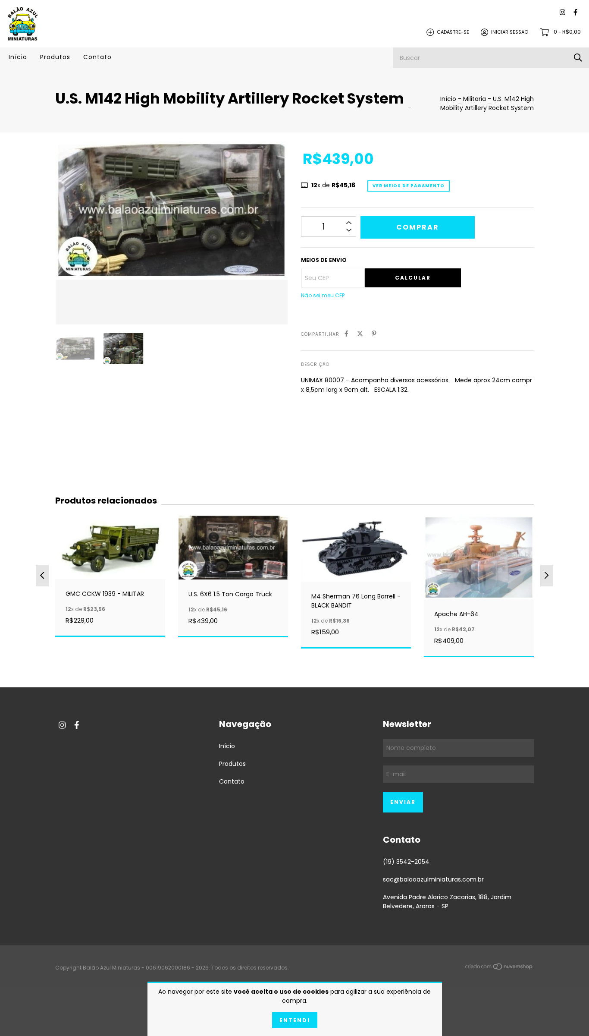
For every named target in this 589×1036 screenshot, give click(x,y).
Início (18, 57)
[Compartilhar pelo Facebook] (346, 334)
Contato (97, 57)
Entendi (294, 1020)
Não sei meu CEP (323, 295)
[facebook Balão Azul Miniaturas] (575, 13)
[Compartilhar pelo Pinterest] (374, 334)
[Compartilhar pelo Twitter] (360, 334)
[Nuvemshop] (499, 968)
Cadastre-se (453, 31)
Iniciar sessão (509, 31)
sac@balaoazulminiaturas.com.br (433, 879)
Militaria (474, 98)
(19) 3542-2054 (406, 861)
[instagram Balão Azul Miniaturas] (562, 13)
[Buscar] (578, 58)
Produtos (55, 57)
